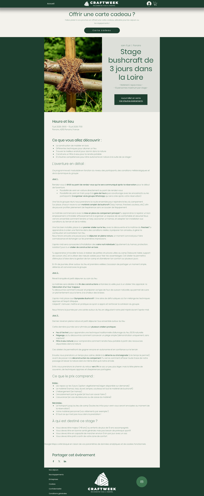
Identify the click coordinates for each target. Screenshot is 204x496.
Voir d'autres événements (131, 101)
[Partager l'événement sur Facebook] (53, 461)
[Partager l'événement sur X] (59, 461)
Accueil (50, 3)
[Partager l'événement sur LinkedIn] (65, 461)
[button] (155, 4)
